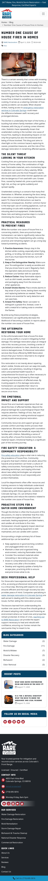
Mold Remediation (9, 823)
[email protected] (13, 786)
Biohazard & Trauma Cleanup (14, 833)
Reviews (5, 862)
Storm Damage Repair (11, 828)
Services (5, 857)
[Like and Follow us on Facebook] (5, 722)
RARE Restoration (10, 42)
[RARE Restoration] (6, 13)
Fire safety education (10, 455)
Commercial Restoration (12, 842)
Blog (11, 22)
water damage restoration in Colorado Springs (22, 595)
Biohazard (24, 660)
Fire (5, 46)
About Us (5, 853)
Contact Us (6, 871)
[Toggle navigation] (43, 13)
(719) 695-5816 (12, 792)
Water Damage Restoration (13, 814)
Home (4, 22)
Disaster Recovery (24, 655)
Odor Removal (24, 664)
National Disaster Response (13, 838)
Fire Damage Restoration (12, 819)
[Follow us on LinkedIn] (14, 722)
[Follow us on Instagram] (9, 722)
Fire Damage (24, 646)
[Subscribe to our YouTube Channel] (18, 722)
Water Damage (24, 641)
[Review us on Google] (23, 722)
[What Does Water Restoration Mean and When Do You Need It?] (8, 684)
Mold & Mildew (24, 650)
